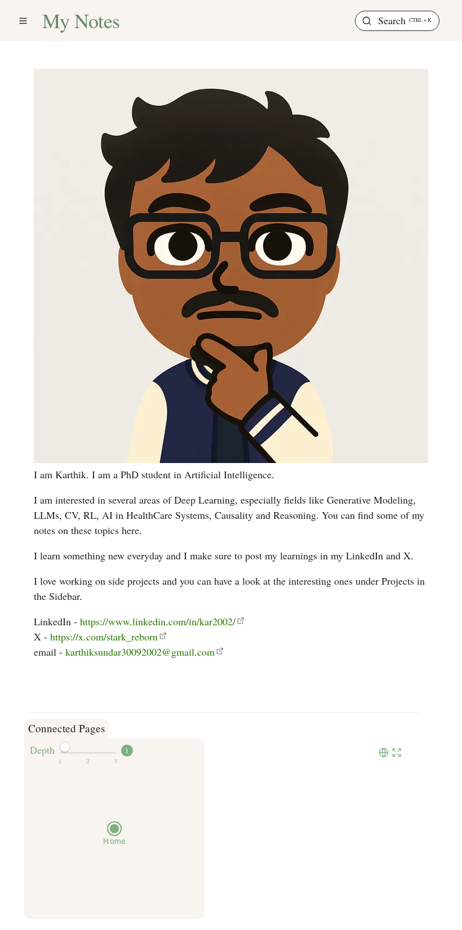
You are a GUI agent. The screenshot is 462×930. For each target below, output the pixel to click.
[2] (88, 762)
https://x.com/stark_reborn (104, 636)
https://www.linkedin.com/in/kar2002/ (158, 621)
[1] (60, 762)
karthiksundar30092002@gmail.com (140, 651)
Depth (42, 750)
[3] (115, 762)
